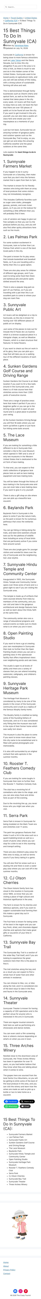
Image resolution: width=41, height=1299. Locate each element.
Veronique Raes (21, 45)
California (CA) (11, 21)
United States (31, 18)
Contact (6, 1273)
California (19, 55)
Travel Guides (17, 18)
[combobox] (20, 7)
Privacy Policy (9, 1270)
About (6, 1266)
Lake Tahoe (16, 60)
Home (6, 18)
